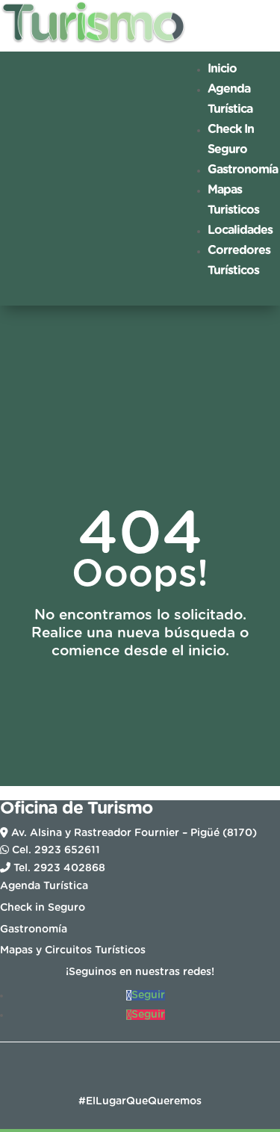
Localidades (240, 230)
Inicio (222, 69)
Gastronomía (243, 170)
